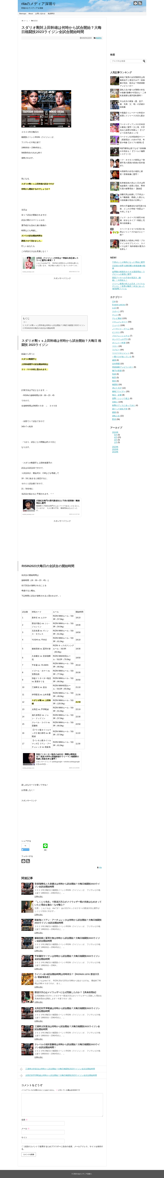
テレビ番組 (117, 318)
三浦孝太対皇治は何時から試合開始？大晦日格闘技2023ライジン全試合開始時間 (60, 1069)
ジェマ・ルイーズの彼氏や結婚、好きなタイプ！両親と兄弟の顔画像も (132, 220)
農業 (114, 412)
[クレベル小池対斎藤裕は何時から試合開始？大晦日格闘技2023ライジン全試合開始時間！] (27, 1049)
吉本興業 (116, 364)
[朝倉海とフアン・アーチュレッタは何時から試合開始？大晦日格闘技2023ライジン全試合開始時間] (27, 925)
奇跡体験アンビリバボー (122, 367)
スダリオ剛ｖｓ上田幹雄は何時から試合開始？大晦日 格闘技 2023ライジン (54, 325)
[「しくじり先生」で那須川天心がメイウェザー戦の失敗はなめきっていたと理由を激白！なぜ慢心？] (27, 907)
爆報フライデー (119, 391)
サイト (24, 1137)
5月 (115, 435)
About (30, 14)
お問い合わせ (40, 14)
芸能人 (115, 402)
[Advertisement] (62, 68)
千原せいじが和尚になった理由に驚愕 (128, 262)
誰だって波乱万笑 (120, 409)
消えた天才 (117, 388)
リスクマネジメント (120, 353)
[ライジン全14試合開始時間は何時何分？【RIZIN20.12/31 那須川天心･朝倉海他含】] (27, 979)
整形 (114, 381)
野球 (114, 419)
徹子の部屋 (117, 371)
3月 (115, 440)
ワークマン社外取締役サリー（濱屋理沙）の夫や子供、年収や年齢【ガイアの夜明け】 (132, 140)
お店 (114, 308)
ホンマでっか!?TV (120, 339)
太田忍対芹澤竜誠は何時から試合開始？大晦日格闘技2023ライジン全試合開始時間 (61, 1075)
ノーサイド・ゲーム (120, 329)
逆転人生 (116, 416)
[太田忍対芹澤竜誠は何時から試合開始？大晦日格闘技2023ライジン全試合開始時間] (27, 1013)
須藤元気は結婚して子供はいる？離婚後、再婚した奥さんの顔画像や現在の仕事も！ (132, 197)
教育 (114, 378)
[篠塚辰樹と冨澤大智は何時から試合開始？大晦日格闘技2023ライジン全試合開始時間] (27, 943)
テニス (115, 315)
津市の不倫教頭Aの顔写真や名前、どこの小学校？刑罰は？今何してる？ (133, 209)
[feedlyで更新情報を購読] (135, 3)
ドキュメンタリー (120, 322)
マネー (115, 346)
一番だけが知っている (121, 357)
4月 (115, 437)
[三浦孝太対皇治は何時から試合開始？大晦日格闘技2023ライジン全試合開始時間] (27, 1031)
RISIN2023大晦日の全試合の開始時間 (39, 328)
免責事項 (51, 14)
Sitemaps (22, 14)
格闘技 (99, 38)
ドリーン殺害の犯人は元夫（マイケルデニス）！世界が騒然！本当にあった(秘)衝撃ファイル (128, 286)
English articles (118, 305)
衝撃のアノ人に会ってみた (123, 405)
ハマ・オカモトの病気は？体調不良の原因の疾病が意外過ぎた (132, 163)
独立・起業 (117, 395)
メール (25, 1129)
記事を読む (39, 896)
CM (113, 302)
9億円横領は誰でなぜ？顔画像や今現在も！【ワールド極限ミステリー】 (133, 151)
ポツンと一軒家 (119, 343)
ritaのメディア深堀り (38, 4)
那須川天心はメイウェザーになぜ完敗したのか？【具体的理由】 (66, 992)
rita (100, 867)
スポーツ (116, 311)
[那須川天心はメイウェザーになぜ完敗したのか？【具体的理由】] (27, 997)
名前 (24, 1120)
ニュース (116, 325)
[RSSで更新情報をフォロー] (140, 3)
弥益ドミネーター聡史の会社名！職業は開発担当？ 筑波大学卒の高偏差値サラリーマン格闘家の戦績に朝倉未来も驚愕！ (57, 756)
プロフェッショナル (120, 336)
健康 (114, 360)
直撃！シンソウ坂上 (120, 398)
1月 (115, 442)
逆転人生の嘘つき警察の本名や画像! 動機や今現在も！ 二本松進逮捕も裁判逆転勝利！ (133, 93)
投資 (114, 374)
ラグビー (116, 350)
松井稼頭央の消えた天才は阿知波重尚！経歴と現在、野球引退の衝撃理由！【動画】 (132, 186)
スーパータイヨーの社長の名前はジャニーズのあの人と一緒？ (132, 232)
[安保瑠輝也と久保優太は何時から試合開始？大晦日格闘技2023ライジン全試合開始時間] (27, 889)
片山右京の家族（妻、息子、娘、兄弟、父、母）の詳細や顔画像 (132, 104)
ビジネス (116, 332)
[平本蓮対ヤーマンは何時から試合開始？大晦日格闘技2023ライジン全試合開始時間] (27, 961)
